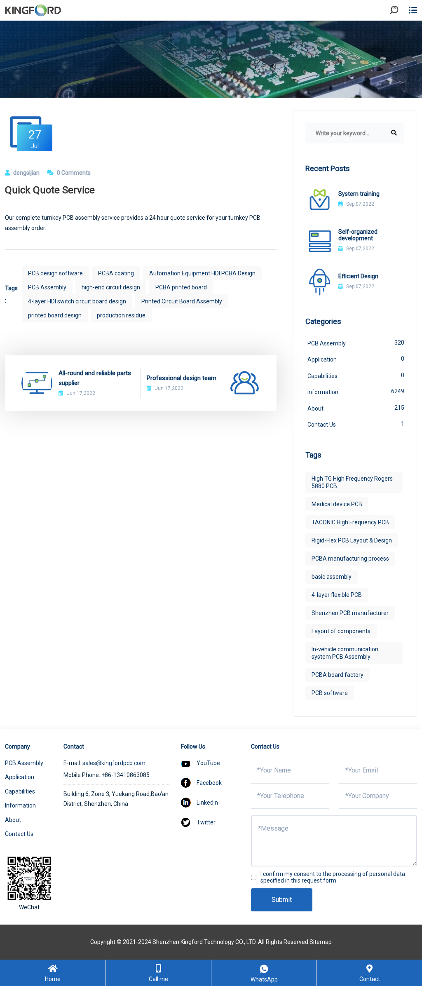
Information (355, 391)
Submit (282, 900)
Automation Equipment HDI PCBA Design (202, 273)
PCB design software (55, 273)
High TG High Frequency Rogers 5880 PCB (352, 482)
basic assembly (332, 576)
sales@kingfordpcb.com (113, 763)
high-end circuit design (111, 287)
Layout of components (341, 631)
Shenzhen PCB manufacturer (350, 613)
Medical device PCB (337, 504)
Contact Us (355, 424)
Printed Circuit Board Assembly (181, 301)
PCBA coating (116, 273)
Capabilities (355, 375)
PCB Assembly (47, 287)
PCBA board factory (337, 674)
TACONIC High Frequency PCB (350, 522)
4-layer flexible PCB (337, 595)
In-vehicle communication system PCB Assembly (345, 653)
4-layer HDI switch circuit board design (77, 301)
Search (401, 33)
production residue (121, 315)
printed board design (55, 315)
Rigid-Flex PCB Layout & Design (352, 540)
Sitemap (320, 942)
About (355, 408)
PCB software (330, 693)
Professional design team (181, 378)
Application (355, 359)
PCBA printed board (181, 287)
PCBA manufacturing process (350, 558)
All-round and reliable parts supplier (95, 378)
